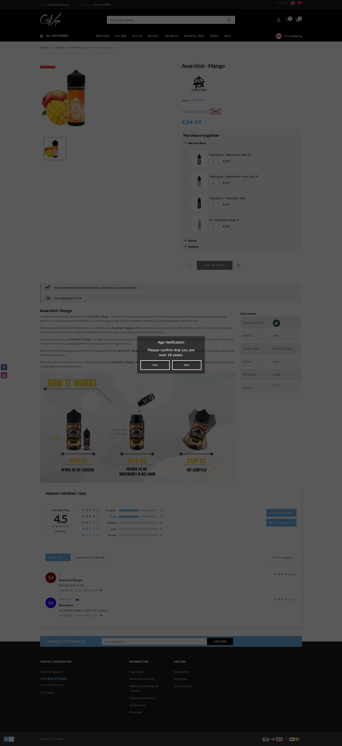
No (186, 365)
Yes (155, 365)
